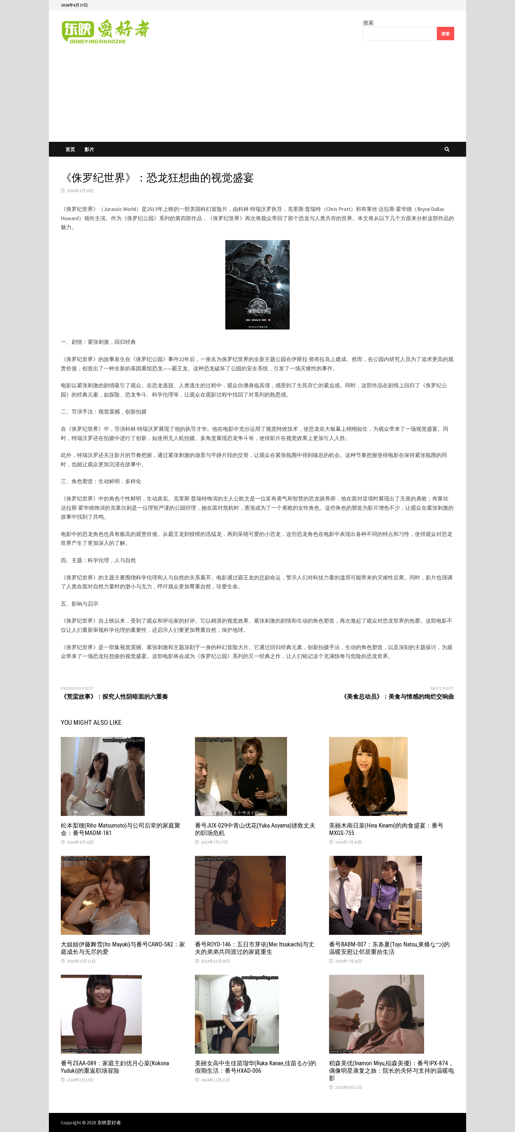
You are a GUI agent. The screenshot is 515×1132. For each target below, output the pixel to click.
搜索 (368, 22)
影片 (89, 149)
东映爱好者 (109, 1122)
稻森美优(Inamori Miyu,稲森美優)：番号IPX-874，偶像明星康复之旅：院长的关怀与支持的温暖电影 (391, 1071)
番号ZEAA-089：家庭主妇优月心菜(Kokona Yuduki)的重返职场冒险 (115, 1067)
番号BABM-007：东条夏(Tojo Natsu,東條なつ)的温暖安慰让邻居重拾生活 (389, 948)
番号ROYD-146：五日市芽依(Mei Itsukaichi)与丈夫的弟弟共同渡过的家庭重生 (254, 948)
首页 (70, 149)
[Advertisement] (257, 97)
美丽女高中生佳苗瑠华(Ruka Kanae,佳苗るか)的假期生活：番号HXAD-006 (255, 1067)
